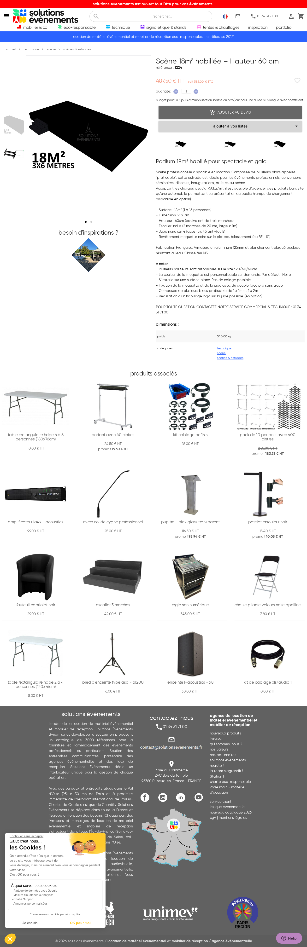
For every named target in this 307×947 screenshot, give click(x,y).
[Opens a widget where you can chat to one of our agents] (289, 939)
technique (224, 348)
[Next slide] (143, 137)
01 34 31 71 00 (264, 16)
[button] (10, 939)
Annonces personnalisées (30, 903)
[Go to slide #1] (15, 125)
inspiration (257, 27)
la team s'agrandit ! (226, 771)
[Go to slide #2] (15, 148)
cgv (213, 817)
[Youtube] (200, 801)
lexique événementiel (227, 807)
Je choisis (30, 923)
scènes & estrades (230, 358)
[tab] (86, 221)
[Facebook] (146, 801)
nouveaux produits (225, 733)
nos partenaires (223, 755)
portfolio (283, 27)
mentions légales (233, 817)
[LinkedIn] (182, 801)
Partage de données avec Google (35, 890)
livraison (216, 738)
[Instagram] (164, 801)
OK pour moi (80, 923)
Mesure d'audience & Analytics (33, 895)
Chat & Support (23, 899)
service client (220, 801)
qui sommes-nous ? (226, 744)
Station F (217, 776)
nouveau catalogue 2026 (231, 812)
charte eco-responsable (230, 782)
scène (221, 353)
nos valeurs (219, 749)
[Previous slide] (34, 137)
